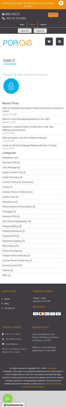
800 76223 (11, 14)
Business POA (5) (11, 162)
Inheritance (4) (9, 201)
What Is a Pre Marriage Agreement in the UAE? (26, 118)
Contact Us (9, 308)
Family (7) (7, 186)
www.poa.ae (51, 368)
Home (7, 298)
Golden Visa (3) (10, 196)
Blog (6, 303)
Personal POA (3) (10, 216)
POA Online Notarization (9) (16, 221)
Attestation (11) (10, 157)
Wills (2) (6, 275)
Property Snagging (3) (13, 240)
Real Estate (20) (10, 245)
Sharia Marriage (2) (12, 250)
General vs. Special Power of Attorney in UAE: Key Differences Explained (27, 128)
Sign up (25, 31)
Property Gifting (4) (12, 226)
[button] (7, 398)
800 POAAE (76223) (13, 339)
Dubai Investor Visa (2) (14, 172)
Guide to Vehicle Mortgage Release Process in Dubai (29, 145)
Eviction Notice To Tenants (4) (17, 181)
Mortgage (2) (9, 211)
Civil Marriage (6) (11, 167)
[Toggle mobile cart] (49, 41)
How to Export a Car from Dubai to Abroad (24, 137)
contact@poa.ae (12, 344)
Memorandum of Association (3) (18, 206)
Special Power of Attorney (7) (17, 260)
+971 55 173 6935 (16, 18)
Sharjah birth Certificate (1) (16, 255)
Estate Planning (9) (12, 177)
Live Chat (53, 14)
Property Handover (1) (13, 230)
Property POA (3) (10, 235)
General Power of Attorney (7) (17, 191)
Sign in (40, 31)
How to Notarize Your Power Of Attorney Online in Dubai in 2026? (33, 109)
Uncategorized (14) (12, 265)
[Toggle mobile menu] (60, 41)
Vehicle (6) (7, 270)
